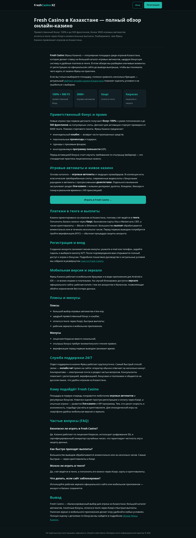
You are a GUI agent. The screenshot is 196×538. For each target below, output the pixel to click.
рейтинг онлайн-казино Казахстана (84, 80)
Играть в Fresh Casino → (98, 199)
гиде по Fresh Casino (92, 261)
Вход (137, 5)
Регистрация (153, 5)
